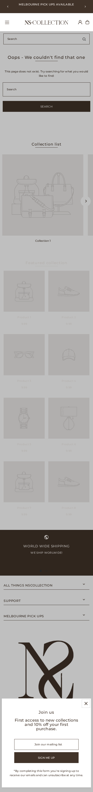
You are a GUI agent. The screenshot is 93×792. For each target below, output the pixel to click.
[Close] (86, 704)
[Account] (80, 22)
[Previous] (8, 6)
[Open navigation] (12, 22)
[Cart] (87, 22)
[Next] (85, 6)
